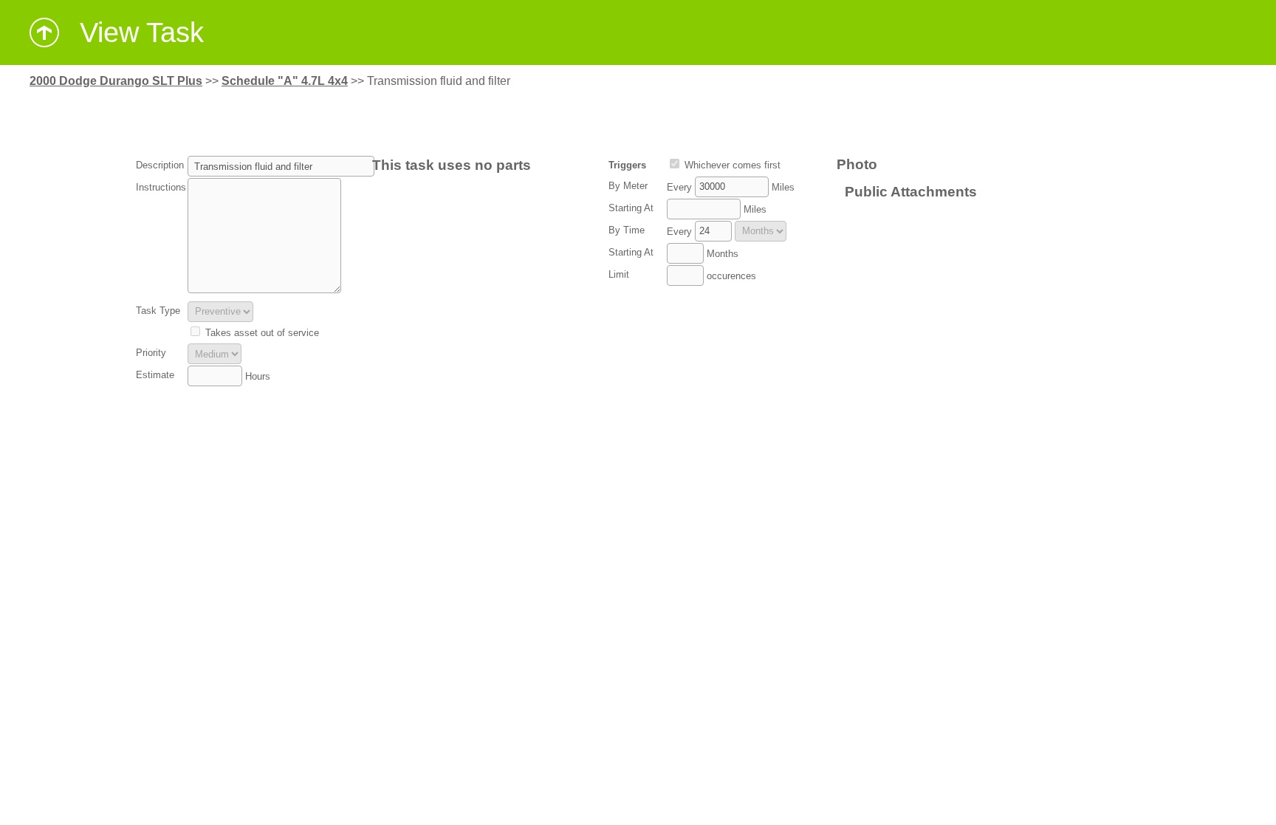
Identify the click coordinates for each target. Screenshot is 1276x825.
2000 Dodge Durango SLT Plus (116, 81)
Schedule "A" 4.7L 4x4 (285, 81)
